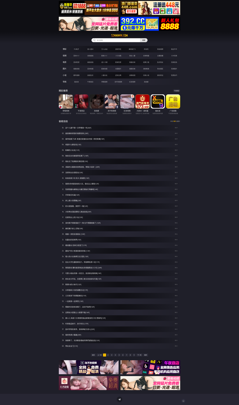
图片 (64, 68)
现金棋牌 (160, 49)
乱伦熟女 (160, 62)
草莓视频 (104, 82)
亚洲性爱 (76, 62)
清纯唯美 (146, 69)
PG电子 (76, 49)
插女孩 (76, 82)
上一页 (100, 355)
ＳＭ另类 (174, 56)
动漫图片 (118, 69)
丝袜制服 (146, 56)
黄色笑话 (160, 75)
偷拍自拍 (90, 62)
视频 (64, 55)
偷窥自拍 (76, 69)
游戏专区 (118, 49)
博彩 (64, 49)
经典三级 (146, 62)
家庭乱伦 (90, 75)
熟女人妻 (132, 56)
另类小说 (146, 75)
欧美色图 (104, 69)
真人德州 (90, 49)
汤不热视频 (118, 82)
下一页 (139, 355)
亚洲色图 (90, 69)
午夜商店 (90, 82)
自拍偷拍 (90, 56)
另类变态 (174, 62)
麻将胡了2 (132, 49)
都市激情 (76, 75)
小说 (64, 75)
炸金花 (146, 49)
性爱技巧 (174, 75)
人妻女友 (104, 75)
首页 (93, 355)
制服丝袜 (132, 62)
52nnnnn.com (119, 35)
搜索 (143, 40)
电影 (64, 62)
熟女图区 (160, 69)
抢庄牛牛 (174, 49)
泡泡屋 (146, 82)
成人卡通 (104, 62)
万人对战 (104, 49)
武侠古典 (118, 75)
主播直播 (160, 56)
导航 (64, 81)
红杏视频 (132, 82)
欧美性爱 (118, 62)
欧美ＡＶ (104, 56)
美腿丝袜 (132, 69)
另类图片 (174, 69)
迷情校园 (132, 75)
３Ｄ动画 (118, 56)
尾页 (145, 355)
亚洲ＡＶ (76, 56)
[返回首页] (183, 401)
